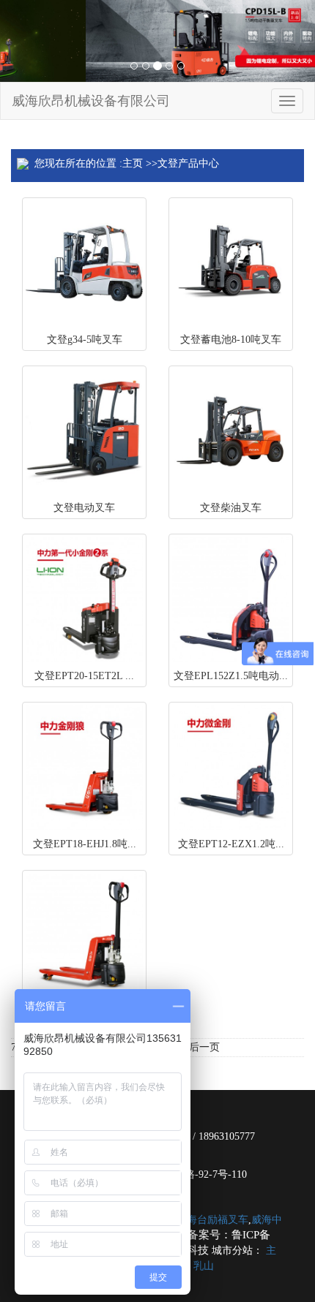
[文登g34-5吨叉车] (84, 263)
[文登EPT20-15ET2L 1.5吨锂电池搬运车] (84, 599)
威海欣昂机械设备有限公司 (91, 101)
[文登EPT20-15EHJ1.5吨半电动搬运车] (84, 936)
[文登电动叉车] (84, 431)
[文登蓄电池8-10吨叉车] (230, 263)
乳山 (203, 1265)
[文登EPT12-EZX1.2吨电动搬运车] (230, 767)
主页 (132, 163)
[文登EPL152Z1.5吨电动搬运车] (230, 599)
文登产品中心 (188, 163)
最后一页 (199, 1047)
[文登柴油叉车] (230, 431)
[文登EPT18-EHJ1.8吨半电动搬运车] (84, 767)
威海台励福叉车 (212, 1219)
